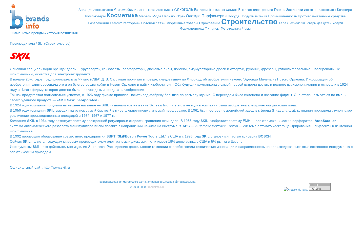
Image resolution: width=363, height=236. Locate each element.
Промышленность (282, 16)
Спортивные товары (181, 23)
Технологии (297, 23)
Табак (283, 23)
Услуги (337, 23)
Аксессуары (164, 10)
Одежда (193, 16)
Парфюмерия (214, 16)
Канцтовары (327, 10)
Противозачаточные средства (322, 16)
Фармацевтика (192, 28)
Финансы (212, 28)
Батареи (201, 10)
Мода (156, 16)
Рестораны (131, 23)
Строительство (249, 22)
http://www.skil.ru (57, 167)
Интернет (311, 10)
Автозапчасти (103, 10)
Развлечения (98, 23)
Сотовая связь (152, 23)
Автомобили (125, 9)
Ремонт (116, 23)
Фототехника (231, 28)
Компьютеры (95, 16)
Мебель (145, 16)
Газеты (279, 10)
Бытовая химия (223, 9)
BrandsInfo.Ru (155, 186)
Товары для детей (318, 23)
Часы (246, 28)
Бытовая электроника (255, 10)
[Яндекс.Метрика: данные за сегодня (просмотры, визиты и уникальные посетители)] (296, 189)
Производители (22, 43)
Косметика (122, 15)
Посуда (234, 16)
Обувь (181, 16)
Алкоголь (183, 9)
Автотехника (146, 10)
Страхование (209, 23)
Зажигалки (294, 10)
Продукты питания (254, 16)
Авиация (85, 10)
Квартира (344, 10)
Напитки (169, 16)
